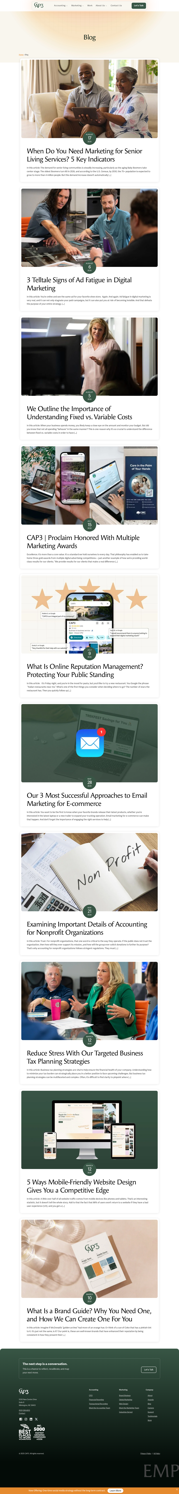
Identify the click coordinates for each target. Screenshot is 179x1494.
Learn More (115, 1490)
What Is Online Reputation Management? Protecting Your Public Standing (85, 671)
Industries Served (125, 1412)
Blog (149, 1404)
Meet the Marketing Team (129, 1408)
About (150, 1396)
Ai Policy (157, 1454)
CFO (91, 1396)
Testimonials (152, 1416)
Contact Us (116, 5)
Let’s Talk (139, 5)
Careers (151, 1408)
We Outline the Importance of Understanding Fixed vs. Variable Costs (79, 413)
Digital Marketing (125, 1400)
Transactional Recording (98, 1404)
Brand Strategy (125, 1396)
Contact (22, 1413)
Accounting (60, 5)
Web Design (123, 1404)
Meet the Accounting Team (99, 1408)
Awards (151, 1400)
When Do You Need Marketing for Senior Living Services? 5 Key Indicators (84, 155)
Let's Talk (148, 1369)
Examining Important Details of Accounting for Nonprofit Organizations (87, 928)
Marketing (76, 5)
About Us (100, 5)
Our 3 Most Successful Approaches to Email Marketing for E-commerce (87, 799)
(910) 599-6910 (24, 1410)
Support (151, 1412)
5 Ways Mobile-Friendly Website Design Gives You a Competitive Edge (81, 1186)
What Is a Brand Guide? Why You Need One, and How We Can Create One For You (89, 1315)
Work (90, 5)
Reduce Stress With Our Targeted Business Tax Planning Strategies (85, 1057)
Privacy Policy (146, 1454)
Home (21, 55)
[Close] (177, 1489)
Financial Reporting (96, 1400)
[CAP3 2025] (38, 6)
